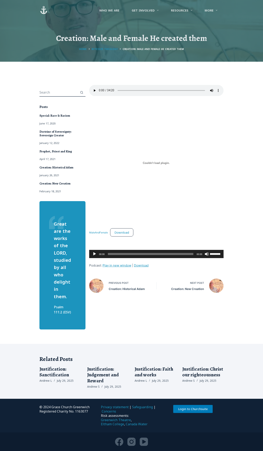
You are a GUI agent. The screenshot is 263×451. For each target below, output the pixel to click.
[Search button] (81, 92)
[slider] (215, 253)
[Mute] (207, 254)
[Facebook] (119, 442)
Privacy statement (115, 407)
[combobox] (58, 92)
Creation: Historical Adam (56, 167)
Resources (179, 10)
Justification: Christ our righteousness (202, 372)
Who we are (109, 10)
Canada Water (137, 424)
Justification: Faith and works (154, 372)
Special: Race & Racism (54, 116)
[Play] (94, 254)
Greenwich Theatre (116, 420)
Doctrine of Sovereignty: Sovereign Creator (55, 133)
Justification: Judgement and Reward (103, 375)
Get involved (143, 10)
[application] (156, 254)
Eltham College (112, 424)
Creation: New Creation (54, 183)
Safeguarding (142, 407)
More (209, 10)
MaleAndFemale (98, 232)
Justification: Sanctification (54, 372)
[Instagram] (131, 442)
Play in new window (117, 265)
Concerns (109, 411)
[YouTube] (144, 442)
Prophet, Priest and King (55, 151)
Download (121, 232)
